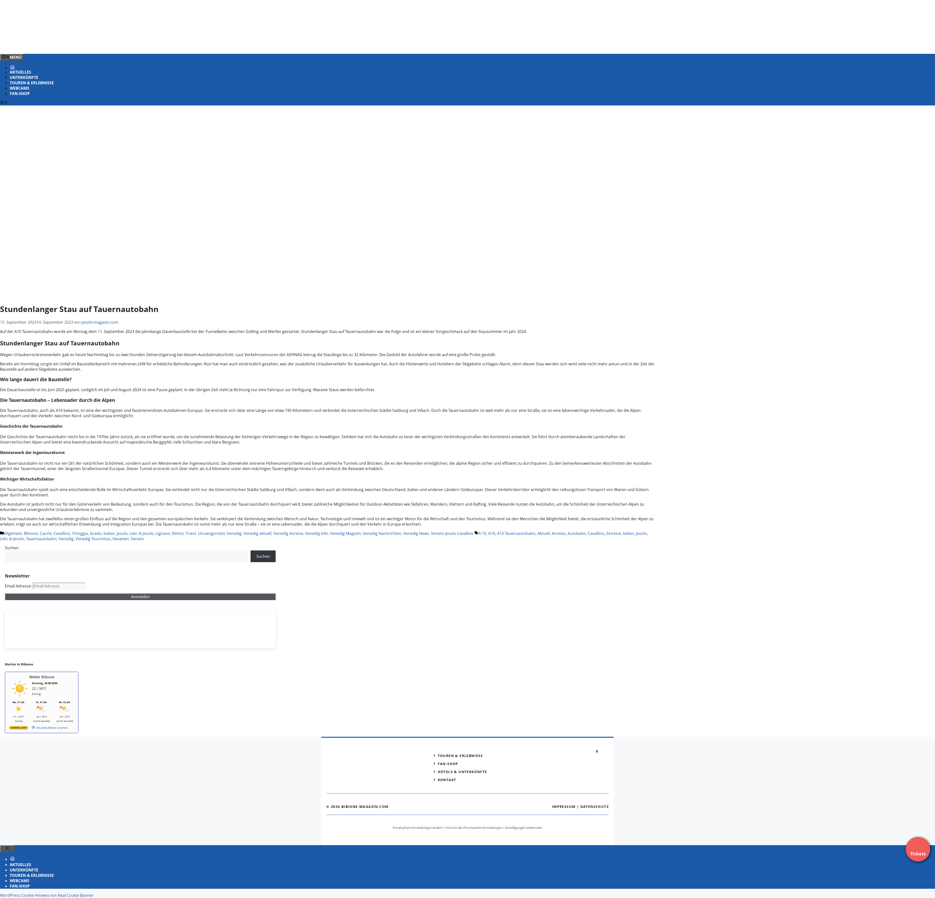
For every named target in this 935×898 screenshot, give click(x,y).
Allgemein (13, 533)
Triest (191, 533)
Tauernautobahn (41, 538)
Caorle (46, 533)
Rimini (178, 533)
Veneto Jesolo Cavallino (452, 533)
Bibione (31, 533)
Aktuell (543, 533)
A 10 (482, 533)
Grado (96, 533)
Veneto (137, 538)
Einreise (613, 533)
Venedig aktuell (257, 533)
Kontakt (447, 779)
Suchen (12, 547)
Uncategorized (211, 533)
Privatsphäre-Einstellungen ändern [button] (418, 827)
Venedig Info (316, 533)
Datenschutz (594, 806)
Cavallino (62, 533)
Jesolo (122, 533)
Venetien (120, 538)
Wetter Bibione (41, 676)
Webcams (19, 88)
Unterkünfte (24, 77)
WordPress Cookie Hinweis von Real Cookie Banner (47, 895)
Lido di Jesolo (142, 533)
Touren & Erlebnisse (32, 82)
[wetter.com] (18, 728)
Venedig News (416, 533)
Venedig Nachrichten (382, 533)
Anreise (559, 533)
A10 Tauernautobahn (516, 533)
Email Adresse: (19, 586)
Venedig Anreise (288, 533)
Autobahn (577, 533)
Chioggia (80, 533)
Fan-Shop (20, 93)
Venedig (234, 533)
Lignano (163, 533)
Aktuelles (20, 72)
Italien (109, 533)
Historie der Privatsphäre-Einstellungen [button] (474, 827)
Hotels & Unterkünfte (462, 771)
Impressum (564, 806)
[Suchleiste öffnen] (4, 102)
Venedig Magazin (345, 533)
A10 (491, 533)
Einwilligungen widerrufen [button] (523, 827)
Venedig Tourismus (93, 538)
